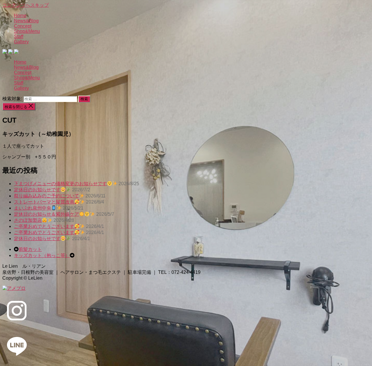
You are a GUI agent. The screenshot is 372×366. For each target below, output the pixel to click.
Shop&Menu (27, 31)
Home (20, 15)
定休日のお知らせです (37, 189)
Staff (18, 36)
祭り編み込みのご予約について (46, 195)
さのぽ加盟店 (28, 220)
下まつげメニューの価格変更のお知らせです (60, 183)
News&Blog (26, 20)
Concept (22, 26)
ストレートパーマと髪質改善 (44, 201)
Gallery (21, 41)
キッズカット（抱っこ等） (42, 255)
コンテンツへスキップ (25, 5)
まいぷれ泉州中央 (32, 208)
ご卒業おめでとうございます (44, 226)
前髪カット (30, 249)
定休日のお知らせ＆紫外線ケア (46, 214)
